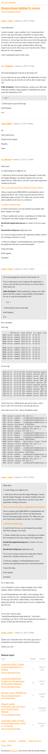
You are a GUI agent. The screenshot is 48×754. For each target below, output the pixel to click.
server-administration (8, 698)
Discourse (14, 751)
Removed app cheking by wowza (20, 7)
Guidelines (22, 741)
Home (3, 741)
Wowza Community (8, 2)
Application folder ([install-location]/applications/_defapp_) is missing (13, 723)
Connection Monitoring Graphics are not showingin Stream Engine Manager (12, 681)
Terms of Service (35, 741)
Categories (12, 741)
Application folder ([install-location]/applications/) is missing (12, 667)
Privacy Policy (6, 745)
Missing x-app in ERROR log (13, 693)
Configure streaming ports (10, 204)
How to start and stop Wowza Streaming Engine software (22, 188)
